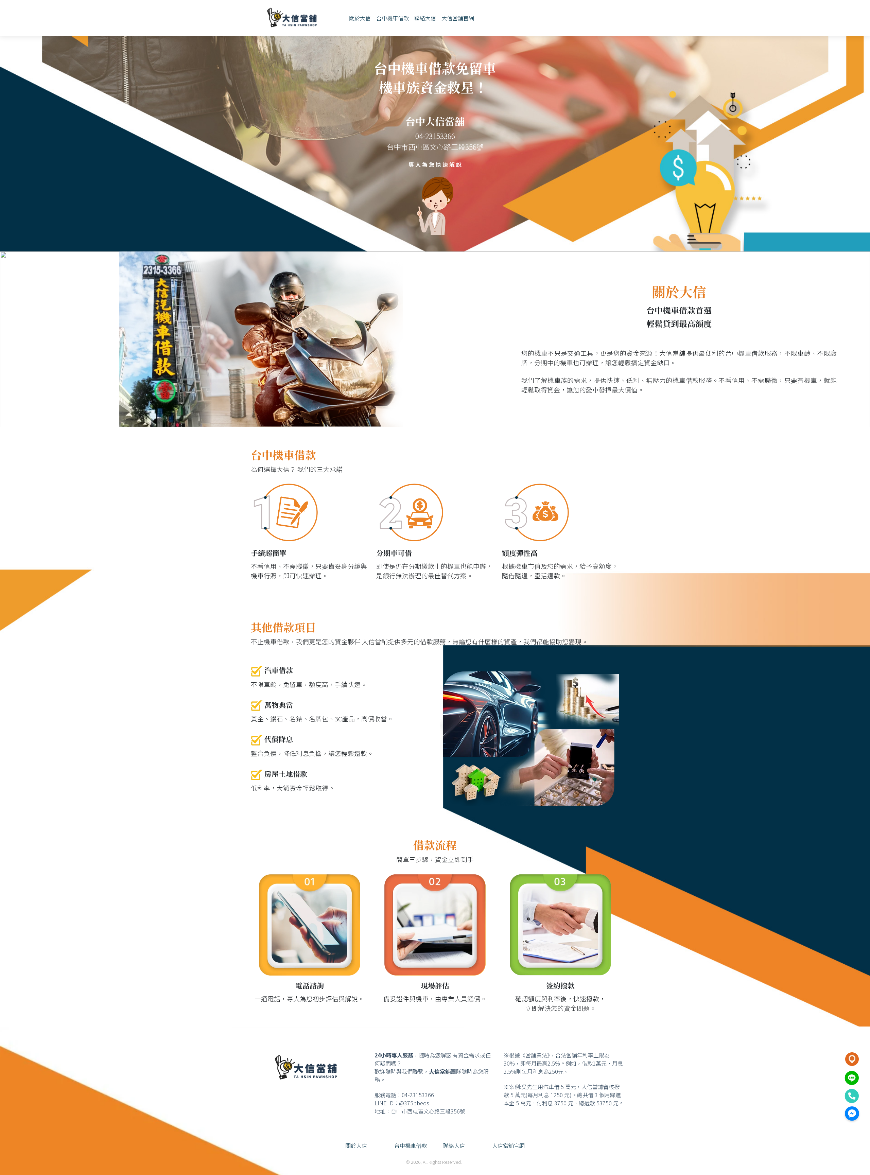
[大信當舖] (292, 18)
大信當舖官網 (457, 18)
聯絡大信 (425, 18)
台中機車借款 (392, 18)
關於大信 (360, 18)
